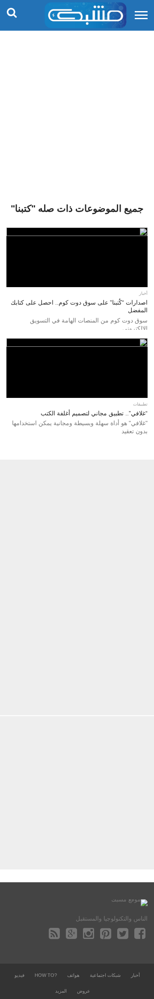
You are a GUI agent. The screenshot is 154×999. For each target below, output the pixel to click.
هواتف (73, 975)
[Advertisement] (77, 110)
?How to (46, 975)
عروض (83, 990)
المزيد (61, 990)
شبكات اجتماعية (105, 975)
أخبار (135, 975)
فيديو (19, 975)
